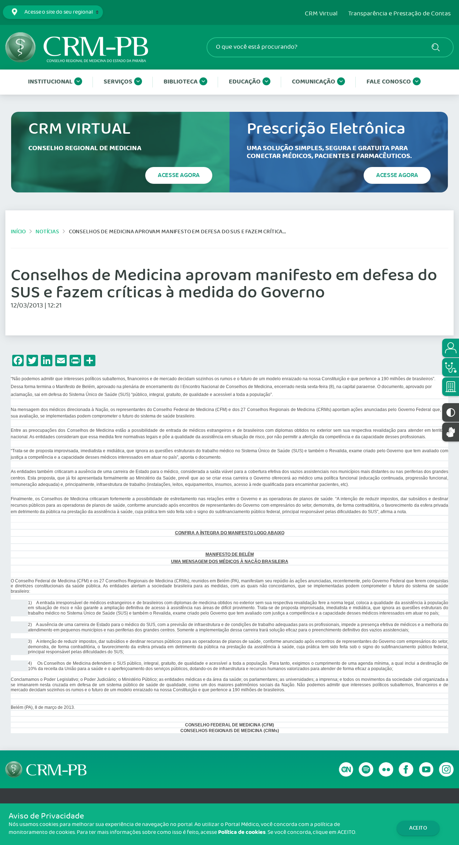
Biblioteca (181, 82)
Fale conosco (388, 82)
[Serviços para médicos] (450, 367)
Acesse (179, 175)
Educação (245, 82)
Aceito (418, 827)
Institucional (50, 82)
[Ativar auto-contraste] (450, 412)
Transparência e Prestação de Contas (399, 14)
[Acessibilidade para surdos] (450, 431)
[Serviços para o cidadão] (450, 348)
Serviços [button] (118, 82)
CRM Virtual (321, 14)
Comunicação (313, 82)
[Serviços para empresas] (450, 386)
